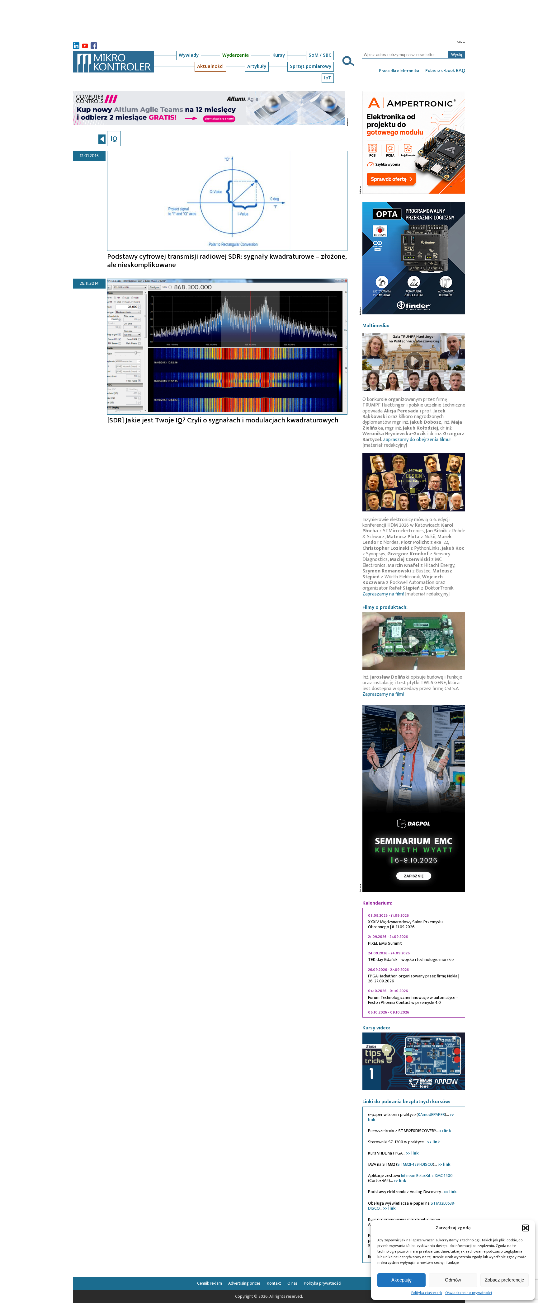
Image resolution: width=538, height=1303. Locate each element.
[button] (525, 1228)
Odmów (453, 1279)
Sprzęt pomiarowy (310, 66)
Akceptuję (401, 1279)
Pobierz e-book (445, 70)
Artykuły (256, 66)
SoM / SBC (320, 55)
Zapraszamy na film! (383, 594)
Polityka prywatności (322, 1283)
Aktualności (210, 66)
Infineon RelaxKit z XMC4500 (427, 1175)
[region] (414, 962)
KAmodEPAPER (431, 1114)
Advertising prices (244, 1283)
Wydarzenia (235, 55)
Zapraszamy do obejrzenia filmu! (417, 439)
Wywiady (189, 55)
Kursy (278, 55)
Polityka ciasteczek (426, 1293)
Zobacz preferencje (504, 1279)
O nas (292, 1283)
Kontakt (274, 1283)
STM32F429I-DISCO (415, 1164)
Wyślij (456, 54)
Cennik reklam (209, 1283)
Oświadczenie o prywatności (468, 1293)
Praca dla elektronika (399, 70)
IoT (327, 78)
